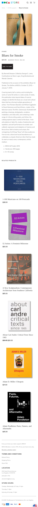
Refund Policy (6, 457)
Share (4, 51)
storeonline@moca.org (8, 479)
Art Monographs (12, 8)
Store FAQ (5, 463)
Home (3, 8)
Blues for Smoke (23, 8)
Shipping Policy (6, 460)
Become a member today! (9, 450)
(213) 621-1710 (6, 476)
